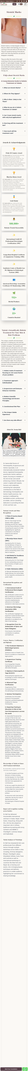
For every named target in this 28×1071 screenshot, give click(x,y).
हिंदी (18, 4)
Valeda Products (9, 1)
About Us (2, 1)
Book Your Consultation (11, 1069)
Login (14, 4)
